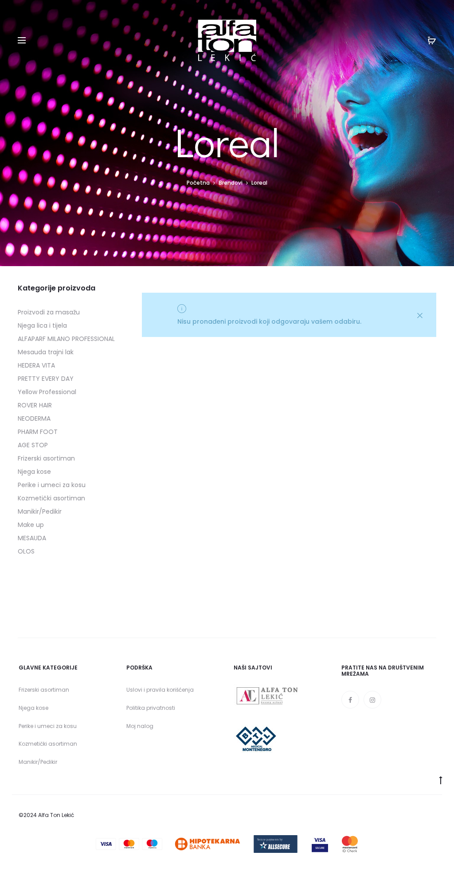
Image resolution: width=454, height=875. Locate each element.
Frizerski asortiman (46, 458)
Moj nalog (139, 726)
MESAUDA (32, 538)
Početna (198, 182)
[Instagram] (372, 700)
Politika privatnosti (150, 708)
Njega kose (34, 471)
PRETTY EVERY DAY (46, 378)
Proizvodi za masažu (49, 312)
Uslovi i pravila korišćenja (160, 689)
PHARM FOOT (38, 431)
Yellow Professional (47, 391)
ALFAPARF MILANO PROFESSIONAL (66, 338)
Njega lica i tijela (42, 325)
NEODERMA (34, 418)
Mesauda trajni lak (46, 352)
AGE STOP (33, 445)
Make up (31, 524)
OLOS (26, 551)
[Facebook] (350, 700)
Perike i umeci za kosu (52, 484)
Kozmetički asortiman (51, 498)
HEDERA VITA (36, 365)
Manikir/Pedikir (40, 511)
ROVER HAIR (35, 405)
